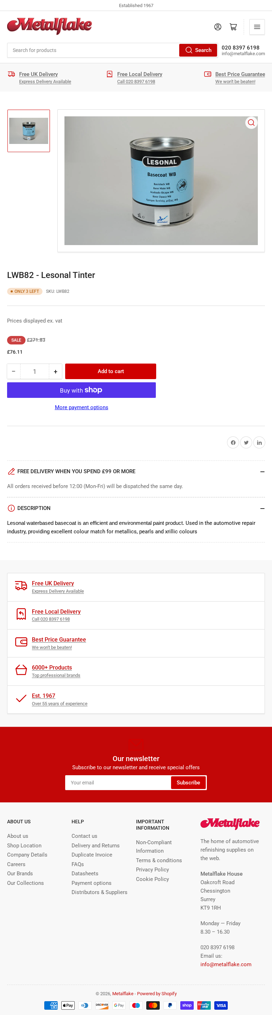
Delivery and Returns (96, 845)
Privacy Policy (152, 869)
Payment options (92, 883)
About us (17, 836)
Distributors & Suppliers (100, 892)
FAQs (78, 864)
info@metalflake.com (225, 964)
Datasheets (85, 873)
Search (203, 50)
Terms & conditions (159, 860)
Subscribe (188, 782)
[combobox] (112, 50)
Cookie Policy (152, 879)
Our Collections (25, 883)
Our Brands (20, 873)
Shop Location (24, 845)
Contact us (84, 836)
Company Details (27, 855)
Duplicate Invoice (92, 855)
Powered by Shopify (157, 993)
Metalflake (123, 993)
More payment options (81, 407)
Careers (16, 864)
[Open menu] (257, 27)
